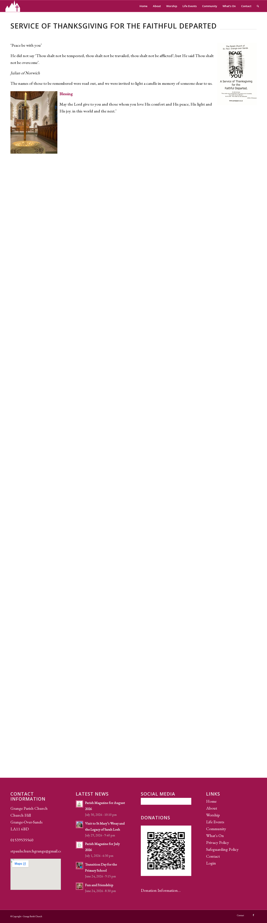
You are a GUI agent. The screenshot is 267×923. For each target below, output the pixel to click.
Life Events (215, 822)
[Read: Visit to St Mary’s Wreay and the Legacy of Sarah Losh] (79, 824)
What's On (215, 835)
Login (211, 863)
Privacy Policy (217, 842)
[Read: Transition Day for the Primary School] (79, 865)
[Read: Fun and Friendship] (79, 886)
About (211, 808)
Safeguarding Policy (222, 849)
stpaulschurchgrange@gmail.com (37, 851)
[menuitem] (143, 6)
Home (211, 801)
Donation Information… (161, 890)
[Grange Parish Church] (12, 6)
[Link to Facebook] (253, 915)
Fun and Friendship (99, 885)
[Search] (258, 6)
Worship (213, 815)
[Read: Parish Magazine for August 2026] (79, 804)
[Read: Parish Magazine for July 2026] (79, 845)
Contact (213, 856)
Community (216, 828)
